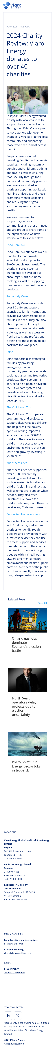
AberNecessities (17, 463)
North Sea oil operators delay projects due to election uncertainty (24, 706)
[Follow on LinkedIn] (8, 1015)
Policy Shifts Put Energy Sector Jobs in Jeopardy (26, 766)
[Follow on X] (18, 1015)
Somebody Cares (17, 296)
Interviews (25, 26)
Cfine (10, 352)
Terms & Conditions (14, 972)
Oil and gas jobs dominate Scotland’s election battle (26, 644)
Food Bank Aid (16, 245)
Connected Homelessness (23, 514)
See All (42, 603)
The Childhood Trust (20, 407)
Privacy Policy (11, 968)
